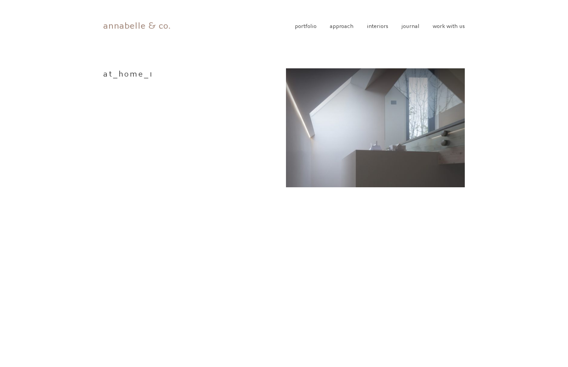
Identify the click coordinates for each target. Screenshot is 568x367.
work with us (449, 25)
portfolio (306, 25)
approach (342, 25)
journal (410, 25)
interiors (377, 25)
